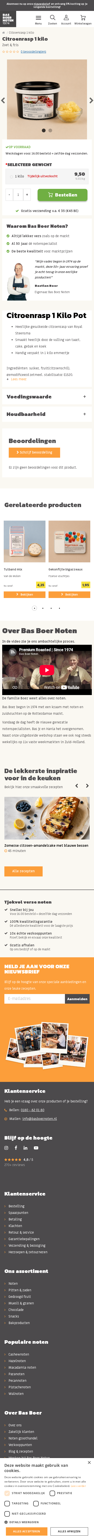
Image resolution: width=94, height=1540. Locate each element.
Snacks (13, 1316)
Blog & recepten (20, 1451)
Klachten (15, 1226)
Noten (13, 1283)
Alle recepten (23, 871)
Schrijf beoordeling (35, 452)
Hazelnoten (17, 1361)
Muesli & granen (21, 1303)
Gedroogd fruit (19, 1297)
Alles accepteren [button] (26, 1531)
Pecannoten (17, 1380)
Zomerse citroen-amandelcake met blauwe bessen (46, 845)
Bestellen (66, 194)
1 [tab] (44, 131)
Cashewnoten (18, 1354)
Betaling (15, 1219)
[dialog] (47, 1499)
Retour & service (21, 1232)
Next (91, 99)
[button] (34, 608)
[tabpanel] (47, 99)
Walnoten (16, 1394)
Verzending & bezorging (26, 1245)
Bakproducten (19, 1323)
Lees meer (19, 379)
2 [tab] (50, 131)
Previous (2, 99)
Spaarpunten (18, 1213)
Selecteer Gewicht (29, 164)
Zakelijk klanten (21, 1432)
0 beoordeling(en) (33, 52)
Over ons (15, 1425)
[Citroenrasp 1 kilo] (47, 99)
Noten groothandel (22, 1438)
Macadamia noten (22, 1367)
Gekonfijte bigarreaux (66, 569)
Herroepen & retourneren (27, 1252)
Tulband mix (13, 569)
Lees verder (78, 1486)
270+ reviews (14, 1165)
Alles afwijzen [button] (69, 1531)
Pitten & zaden (19, 1290)
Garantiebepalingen (24, 1239)
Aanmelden (77, 998)
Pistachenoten (19, 1387)
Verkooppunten (20, 1445)
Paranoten (16, 1374)
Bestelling (16, 1206)
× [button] (89, 1462)
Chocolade (16, 1310)
